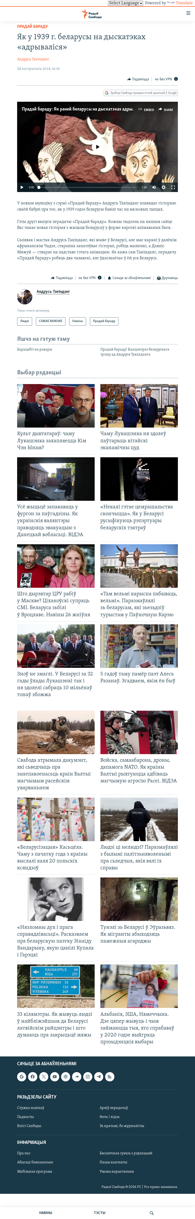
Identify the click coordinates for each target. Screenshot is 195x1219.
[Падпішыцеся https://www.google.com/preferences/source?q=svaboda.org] (21, 1076)
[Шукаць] (152, 1213)
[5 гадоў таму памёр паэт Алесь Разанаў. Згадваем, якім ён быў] (139, 646)
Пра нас (23, 1154)
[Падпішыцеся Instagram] (87, 1076)
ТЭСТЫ (99, 1213)
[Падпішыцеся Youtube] (54, 1076)
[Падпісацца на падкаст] (65, 1076)
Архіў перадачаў (114, 1108)
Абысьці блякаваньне (35, 1163)
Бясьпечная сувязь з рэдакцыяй (126, 1154)
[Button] (138, 79)
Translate (184, 3)
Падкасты (25, 1117)
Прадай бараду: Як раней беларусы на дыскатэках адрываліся (83, 109)
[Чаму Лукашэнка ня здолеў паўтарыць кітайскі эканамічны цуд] (139, 406)
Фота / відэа (110, 1117)
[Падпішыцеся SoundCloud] (76, 1076)
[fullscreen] (173, 187)
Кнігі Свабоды (29, 1126)
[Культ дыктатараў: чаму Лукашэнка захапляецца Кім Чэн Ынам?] (56, 406)
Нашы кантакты (113, 1163)
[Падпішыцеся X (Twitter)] (43, 1076)
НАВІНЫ (45, 1213)
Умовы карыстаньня (117, 1172)
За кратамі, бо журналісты (122, 1126)
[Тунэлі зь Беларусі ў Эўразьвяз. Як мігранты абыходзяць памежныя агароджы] (139, 899)
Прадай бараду (32, 27)
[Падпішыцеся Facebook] (32, 1076)
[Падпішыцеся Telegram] (98, 1076)
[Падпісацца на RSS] (109, 1076)
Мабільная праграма (34, 1172)
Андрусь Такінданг (33, 59)
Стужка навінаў (30, 1108)
